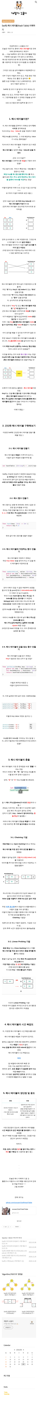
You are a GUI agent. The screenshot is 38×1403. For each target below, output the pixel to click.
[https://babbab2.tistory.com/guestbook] (17, 2)
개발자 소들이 (8, 1321)
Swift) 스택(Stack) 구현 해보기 (11, 1261)
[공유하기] (8, 1226)
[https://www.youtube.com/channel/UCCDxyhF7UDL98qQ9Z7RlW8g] (20, 2)
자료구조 (10, 1238)
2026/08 (19, 1350)
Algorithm (4, 1238)
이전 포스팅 (10, 907)
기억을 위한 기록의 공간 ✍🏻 (11, 1324)
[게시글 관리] (10, 1226)
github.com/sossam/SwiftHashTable (19, 1203)
